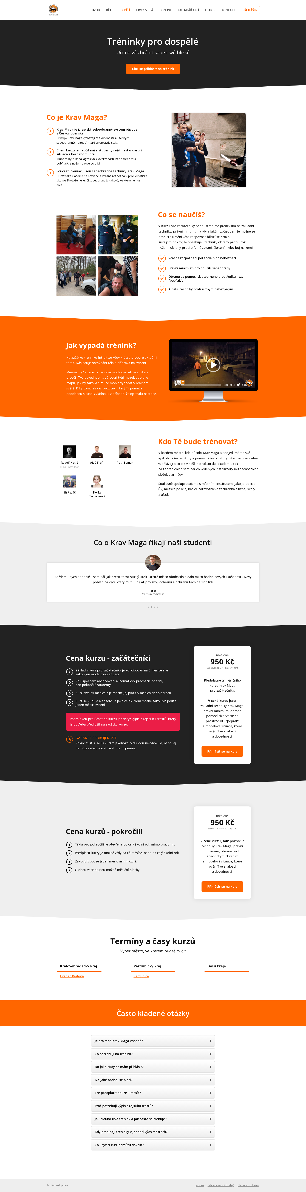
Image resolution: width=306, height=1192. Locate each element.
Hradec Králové (72, 976)
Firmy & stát (145, 10)
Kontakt (228, 10)
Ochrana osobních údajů (221, 1185)
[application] (213, 365)
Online (166, 10)
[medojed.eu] (54, 10)
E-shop (210, 10)
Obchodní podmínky (248, 1185)
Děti (109, 10)
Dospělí (124, 10)
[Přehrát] (176, 385)
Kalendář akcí (188, 10)
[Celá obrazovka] (250, 385)
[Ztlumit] (238, 385)
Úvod (96, 10)
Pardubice (141, 976)
